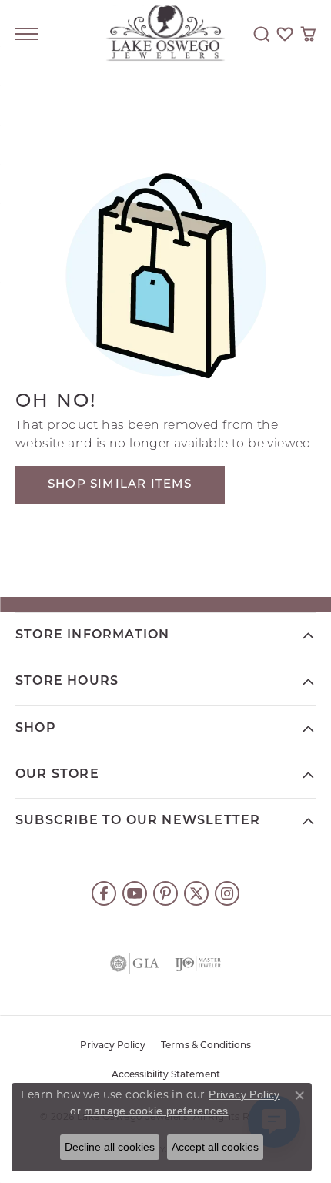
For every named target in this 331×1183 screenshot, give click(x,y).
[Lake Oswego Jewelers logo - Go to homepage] (166, 34)
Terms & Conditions (206, 1046)
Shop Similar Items (120, 485)
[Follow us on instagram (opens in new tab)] (227, 893)
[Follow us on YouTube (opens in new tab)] (134, 893)
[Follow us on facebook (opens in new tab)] (104, 893)
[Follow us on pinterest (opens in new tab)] (165, 893)
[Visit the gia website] (134, 963)
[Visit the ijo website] (198, 963)
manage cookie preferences (156, 1110)
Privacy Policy (112, 1046)
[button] (261, 33)
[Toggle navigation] (27, 33)
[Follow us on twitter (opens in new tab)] (196, 893)
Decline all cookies (110, 1147)
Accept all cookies (215, 1147)
